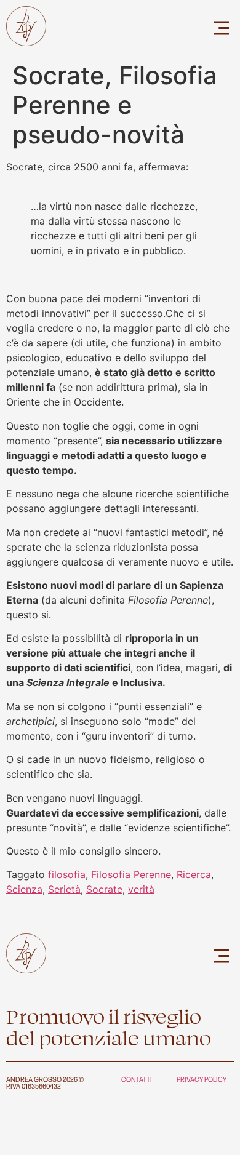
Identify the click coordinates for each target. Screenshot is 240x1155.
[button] (221, 28)
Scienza (24, 889)
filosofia (67, 874)
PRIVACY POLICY (201, 1079)
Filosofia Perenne (131, 874)
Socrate (104, 889)
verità (141, 889)
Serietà (64, 889)
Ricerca (194, 874)
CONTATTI (136, 1079)
